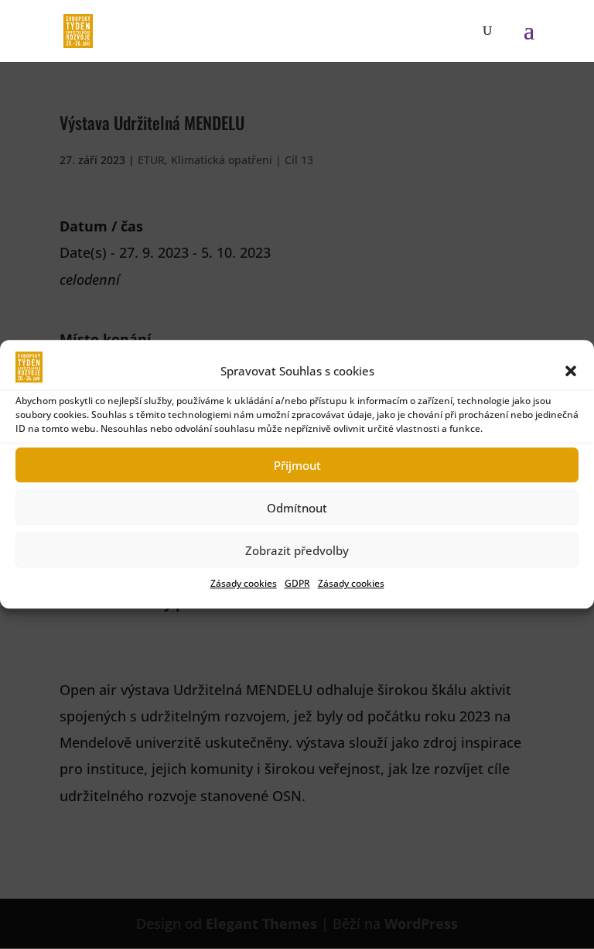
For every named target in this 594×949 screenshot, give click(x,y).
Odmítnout (297, 508)
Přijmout (297, 465)
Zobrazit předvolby (297, 550)
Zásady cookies (243, 584)
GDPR (297, 584)
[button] (571, 371)
